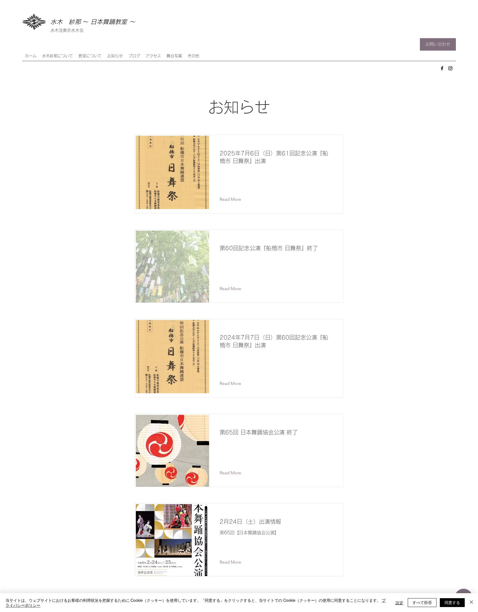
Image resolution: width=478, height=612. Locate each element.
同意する (452, 602)
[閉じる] (471, 603)
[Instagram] (450, 68)
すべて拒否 (422, 602)
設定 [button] (399, 602)
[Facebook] (442, 68)
